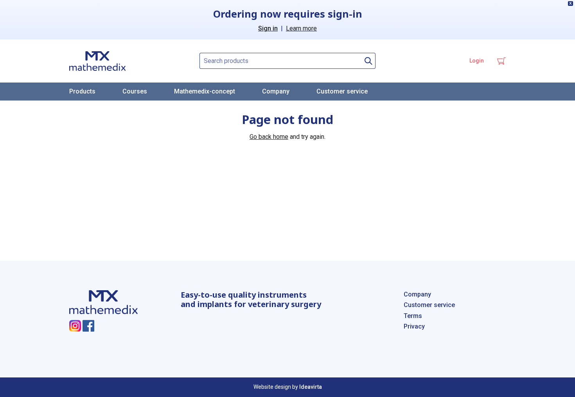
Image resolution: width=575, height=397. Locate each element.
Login (476, 60)
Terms (413, 316)
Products (82, 91)
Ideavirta (310, 387)
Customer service (342, 91)
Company (275, 91)
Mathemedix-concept (204, 91)
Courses (134, 91)
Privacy (414, 326)
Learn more (301, 28)
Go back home (269, 136)
